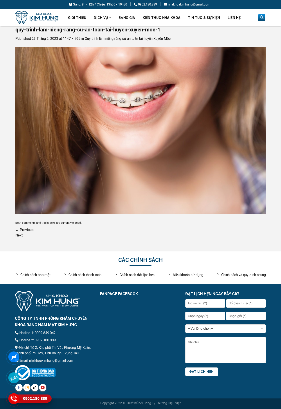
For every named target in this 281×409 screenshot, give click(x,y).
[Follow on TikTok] (34, 387)
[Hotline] (13, 399)
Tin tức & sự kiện (204, 18)
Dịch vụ (101, 18)
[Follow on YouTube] (42, 387)
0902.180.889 (147, 4)
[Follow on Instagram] (27, 387)
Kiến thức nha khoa (162, 18)
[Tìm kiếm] (261, 17)
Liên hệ (234, 18)
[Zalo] (13, 378)
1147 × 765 (71, 38)
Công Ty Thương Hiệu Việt (162, 403)
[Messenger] (13, 357)
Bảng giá (127, 18)
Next (21, 235)
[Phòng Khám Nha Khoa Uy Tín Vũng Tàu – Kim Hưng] (37, 18)
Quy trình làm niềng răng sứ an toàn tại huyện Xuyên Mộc (128, 38)
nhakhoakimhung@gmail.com (188, 4)
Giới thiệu (77, 18)
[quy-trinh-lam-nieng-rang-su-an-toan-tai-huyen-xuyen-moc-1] (140, 130)
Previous (24, 230)
